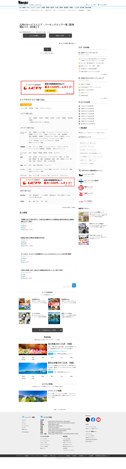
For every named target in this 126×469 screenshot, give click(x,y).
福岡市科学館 (84, 95)
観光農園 (64, 134)
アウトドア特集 (55, 391)
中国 (41, 430)
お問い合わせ (53, 455)
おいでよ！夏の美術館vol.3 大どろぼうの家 (92, 63)
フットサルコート (38, 169)
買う (42, 201)
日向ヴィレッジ (85, 92)
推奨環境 (45, 455)
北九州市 (33, 7)
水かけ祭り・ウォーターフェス (88, 150)
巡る (46, 201)
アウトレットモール (45, 108)
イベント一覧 (43, 438)
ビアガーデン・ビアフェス (87, 146)
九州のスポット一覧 (50, 10)
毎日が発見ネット (90, 441)
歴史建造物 (47, 159)
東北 (41, 421)
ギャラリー (57, 153)
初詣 (34, 161)
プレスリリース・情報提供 (64, 455)
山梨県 (49, 424)
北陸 (41, 427)
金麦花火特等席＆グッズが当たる (57, 351)
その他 (77, 7)
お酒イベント (83, 160)
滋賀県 (69, 429)
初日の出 (39, 161)
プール (68, 136)
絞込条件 (22, 195)
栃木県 (69, 423)
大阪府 (49, 429)
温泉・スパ (23, 165)
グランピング (63, 175)
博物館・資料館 (42, 153)
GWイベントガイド (67, 442)
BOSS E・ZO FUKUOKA (87, 90)
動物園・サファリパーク (35, 134)
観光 (21, 157)
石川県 (49, 427)
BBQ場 (31, 108)
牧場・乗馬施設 (33, 136)
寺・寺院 (66, 157)
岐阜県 (53, 426)
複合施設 (48, 148)
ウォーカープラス (23, 10)
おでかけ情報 (103, 4)
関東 (41, 423)
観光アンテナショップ (59, 148)
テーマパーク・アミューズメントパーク (57, 132)
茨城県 (72, 423)
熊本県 (52, 7)
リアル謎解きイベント (85, 156)
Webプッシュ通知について (92, 428)
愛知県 (49, 426)
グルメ (23, 422)
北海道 (42, 420)
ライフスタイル (25, 425)
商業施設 (22, 146)
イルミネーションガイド (68, 450)
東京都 (49, 423)
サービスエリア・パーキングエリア (67, 10)
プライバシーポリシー (36, 455)
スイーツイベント (98, 156)
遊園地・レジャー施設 (39, 132)
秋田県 (60, 421)
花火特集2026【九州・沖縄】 (60, 344)
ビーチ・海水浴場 (33, 140)
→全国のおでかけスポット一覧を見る (39, 122)
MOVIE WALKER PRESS (91, 439)
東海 (41, 426)
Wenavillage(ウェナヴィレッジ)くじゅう (91, 87)
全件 (30, 132)
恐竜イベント (92, 160)
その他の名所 (51, 161)
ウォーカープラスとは (91, 426)
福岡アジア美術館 (85, 84)
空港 (30, 161)
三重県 (57, 426)
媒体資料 (74, 455)
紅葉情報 (65, 448)
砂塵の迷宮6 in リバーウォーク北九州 (90, 71)
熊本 (52, 357)
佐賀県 (43, 7)
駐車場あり (82, 10)
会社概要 (91, 455)
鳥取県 (60, 430)
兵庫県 (57, 429)
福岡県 (24, 7)
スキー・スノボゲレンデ (46, 140)
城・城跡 (40, 159)
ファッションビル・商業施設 (36, 148)
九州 (20, 7)
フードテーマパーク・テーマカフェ (38, 138)
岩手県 (57, 421)
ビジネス (24, 427)
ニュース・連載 (91, 4)
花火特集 (82, 7)
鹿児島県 (66, 7)
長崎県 (47, 7)
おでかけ (24, 420)
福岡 (23, 357)
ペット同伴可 (44, 195)
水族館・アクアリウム (50, 134)
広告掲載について (83, 455)
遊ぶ (30, 201)
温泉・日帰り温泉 (38, 165)
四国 (41, 432)
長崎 (42, 357)
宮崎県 (61, 7)
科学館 (50, 153)
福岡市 (28, 7)
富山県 (53, 427)
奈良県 (60, 429)
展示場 (57, 140)
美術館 (35, 153)
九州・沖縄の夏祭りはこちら (58, 372)
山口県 (57, 430)
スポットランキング (45, 444)
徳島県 (57, 432)
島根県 (64, 430)
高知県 (60, 432)
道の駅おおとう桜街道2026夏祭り (89, 68)
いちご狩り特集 (66, 438)
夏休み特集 (88, 7)
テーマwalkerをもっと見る (47, 330)
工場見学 (61, 136)
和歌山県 (65, 429)
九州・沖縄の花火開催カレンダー (60, 354)
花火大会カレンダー (67, 444)
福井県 (57, 427)
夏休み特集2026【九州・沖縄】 (61, 363)
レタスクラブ (89, 434)
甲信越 (42, 424)
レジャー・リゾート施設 (56, 138)
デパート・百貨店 (38, 146)
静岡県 (60, 426)
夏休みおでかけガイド (68, 446)
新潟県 (57, 424)
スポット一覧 (43, 442)
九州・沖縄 (43, 434)
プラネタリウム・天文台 (51, 136)
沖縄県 (71, 7)
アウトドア (23, 175)
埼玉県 (61, 423)
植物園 (41, 136)
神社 (60, 157)
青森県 (53, 421)
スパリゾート (48, 165)
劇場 (71, 169)
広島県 (49, 430)
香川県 (49, 432)
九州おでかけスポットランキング (92, 78)
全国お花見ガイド (67, 440)
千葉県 (58, 423)
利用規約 (27, 455)
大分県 (56, 7)
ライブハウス (64, 169)
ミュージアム (23, 153)
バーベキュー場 (45, 175)
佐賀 (33, 357)
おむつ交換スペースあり (64, 195)
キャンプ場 (24, 108)
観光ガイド (43, 448)
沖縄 (33, 359)
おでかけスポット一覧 (36, 10)
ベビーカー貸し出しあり (35, 197)
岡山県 (53, 430)
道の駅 (35, 157)
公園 (36, 108)
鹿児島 (23, 359)
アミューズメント (23, 133)
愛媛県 (53, 432)
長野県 (53, 424)
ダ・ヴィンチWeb (90, 435)
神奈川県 (54, 423)
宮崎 (71, 357)
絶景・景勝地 (32, 159)
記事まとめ (24, 429)
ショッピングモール (49, 146)
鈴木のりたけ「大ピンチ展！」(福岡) (90, 66)
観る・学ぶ (36, 201)
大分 (62, 357)
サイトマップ (19, 455)
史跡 (57, 159)
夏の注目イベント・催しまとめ (88, 143)
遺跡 (53, 159)
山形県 (64, 421)
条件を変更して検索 (69, 207)
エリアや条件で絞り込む (67, 43)
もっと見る (103, 74)
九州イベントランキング (89, 53)
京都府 (53, 429)
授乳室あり (53, 195)
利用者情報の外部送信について (102, 455)
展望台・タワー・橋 (66, 159)
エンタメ (22, 169)
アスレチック (54, 175)
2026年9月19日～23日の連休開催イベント (90, 153)
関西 (41, 429)
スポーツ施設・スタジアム (51, 169)
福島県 (68, 421)
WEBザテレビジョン (90, 437)
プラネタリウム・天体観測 (87, 163)
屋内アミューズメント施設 (36, 142)
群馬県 (65, 423)
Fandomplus (26, 432)
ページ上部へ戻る (61, 409)
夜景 (45, 161)
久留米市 (38, 7)
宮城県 (49, 421)
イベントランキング (45, 440)
